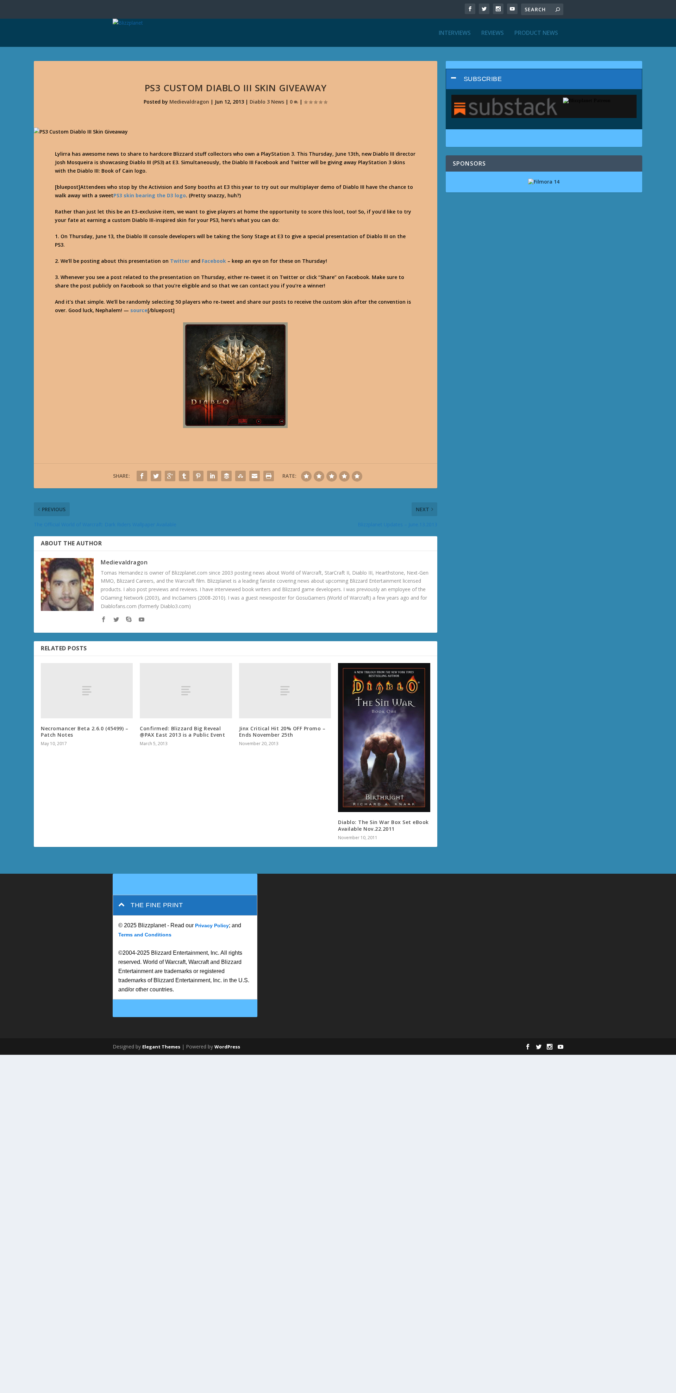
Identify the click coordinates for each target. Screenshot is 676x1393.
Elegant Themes (161, 1047)
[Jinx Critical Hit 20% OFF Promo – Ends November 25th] (285, 690)
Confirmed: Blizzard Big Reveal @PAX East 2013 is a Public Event (182, 731)
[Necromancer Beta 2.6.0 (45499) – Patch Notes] (87, 690)
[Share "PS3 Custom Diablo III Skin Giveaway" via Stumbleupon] (240, 476)
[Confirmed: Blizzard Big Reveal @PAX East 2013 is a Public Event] (186, 690)
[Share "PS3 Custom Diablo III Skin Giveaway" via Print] (269, 476)
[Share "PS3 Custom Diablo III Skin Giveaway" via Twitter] (156, 476)
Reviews (492, 33)
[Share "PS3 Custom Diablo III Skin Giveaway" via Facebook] (142, 476)
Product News (536, 33)
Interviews (455, 33)
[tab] (544, 79)
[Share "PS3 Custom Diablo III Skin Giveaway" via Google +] (170, 476)
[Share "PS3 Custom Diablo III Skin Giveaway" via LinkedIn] (212, 476)
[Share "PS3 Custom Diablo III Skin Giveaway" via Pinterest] (198, 476)
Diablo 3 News (267, 101)
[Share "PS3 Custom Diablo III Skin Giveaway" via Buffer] (226, 476)
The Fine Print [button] (157, 905)
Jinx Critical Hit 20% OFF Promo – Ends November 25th (282, 731)
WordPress (227, 1047)
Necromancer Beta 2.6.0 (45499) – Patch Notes (84, 731)
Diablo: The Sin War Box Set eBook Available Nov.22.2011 (383, 825)
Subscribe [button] (483, 78)
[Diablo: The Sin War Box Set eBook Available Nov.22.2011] (384, 737)
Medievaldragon (189, 101)
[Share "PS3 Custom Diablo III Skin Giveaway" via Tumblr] (184, 476)
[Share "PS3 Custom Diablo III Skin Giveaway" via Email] (255, 476)
